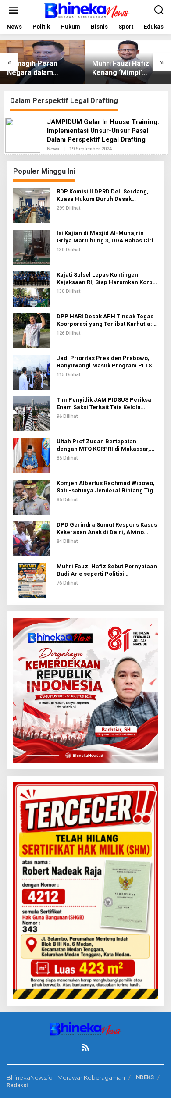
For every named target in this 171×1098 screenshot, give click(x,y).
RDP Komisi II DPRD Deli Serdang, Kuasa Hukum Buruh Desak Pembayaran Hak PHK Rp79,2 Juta (104, 195)
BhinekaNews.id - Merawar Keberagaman (66, 1077)
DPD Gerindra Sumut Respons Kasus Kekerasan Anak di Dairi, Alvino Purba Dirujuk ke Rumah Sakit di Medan (107, 528)
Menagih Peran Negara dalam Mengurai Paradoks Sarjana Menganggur (41, 68)
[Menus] (14, 10)
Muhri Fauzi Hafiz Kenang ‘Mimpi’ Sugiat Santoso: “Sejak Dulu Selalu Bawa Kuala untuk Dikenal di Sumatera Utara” (125, 68)
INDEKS (144, 1077)
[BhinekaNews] (87, 9)
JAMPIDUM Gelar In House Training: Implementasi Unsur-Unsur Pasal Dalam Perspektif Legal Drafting (103, 130)
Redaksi (17, 1085)
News (53, 149)
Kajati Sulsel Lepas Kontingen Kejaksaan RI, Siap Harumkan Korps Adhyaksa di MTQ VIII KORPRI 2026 (106, 278)
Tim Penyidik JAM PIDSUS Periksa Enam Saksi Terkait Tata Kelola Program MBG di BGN (104, 403)
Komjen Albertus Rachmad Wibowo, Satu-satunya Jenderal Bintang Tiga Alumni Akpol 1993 (107, 487)
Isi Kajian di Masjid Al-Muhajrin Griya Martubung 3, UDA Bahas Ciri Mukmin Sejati (105, 237)
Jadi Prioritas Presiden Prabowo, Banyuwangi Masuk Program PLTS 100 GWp (104, 362)
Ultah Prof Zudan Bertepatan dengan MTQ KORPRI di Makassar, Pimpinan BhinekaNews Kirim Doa (104, 445)
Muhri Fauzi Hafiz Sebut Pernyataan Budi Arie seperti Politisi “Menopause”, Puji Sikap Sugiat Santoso (107, 570)
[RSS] (85, 1047)
